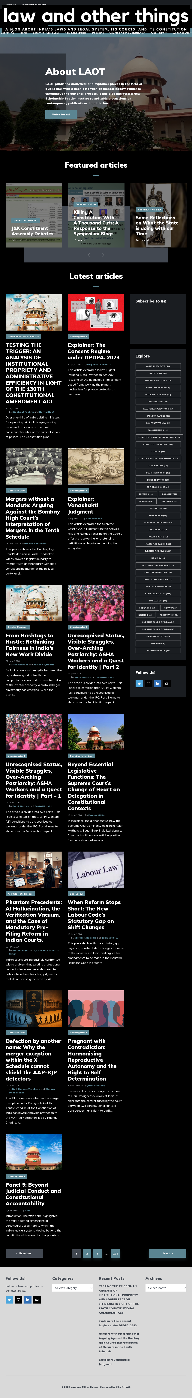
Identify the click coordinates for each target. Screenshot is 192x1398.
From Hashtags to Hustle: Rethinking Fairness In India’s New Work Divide (30, 644)
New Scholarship (75, 32)
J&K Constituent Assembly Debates (32, 231)
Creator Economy (18, 627)
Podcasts (98, 32)
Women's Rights (158, 650)
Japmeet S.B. (110, 937)
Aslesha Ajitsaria (44, 664)
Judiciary (158, 558)
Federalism (158, 508)
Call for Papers (158, 416)
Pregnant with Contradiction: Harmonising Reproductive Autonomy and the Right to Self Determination (92, 1060)
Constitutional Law (149, 209)
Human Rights (158, 537)
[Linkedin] (157, 683)
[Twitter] (139, 683)
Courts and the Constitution (127, 32)
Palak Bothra (82, 677)
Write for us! (61, 114)
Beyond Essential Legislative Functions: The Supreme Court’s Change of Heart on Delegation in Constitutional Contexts (94, 786)
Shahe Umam (94, 518)
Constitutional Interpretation (159, 437)
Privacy (170, 608)
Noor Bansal (20, 664)
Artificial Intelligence (20, 894)
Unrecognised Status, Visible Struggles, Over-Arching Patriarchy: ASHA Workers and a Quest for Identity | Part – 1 (34, 780)
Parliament (158, 601)
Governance (158, 529)
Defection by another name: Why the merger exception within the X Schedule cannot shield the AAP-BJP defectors (34, 1060)
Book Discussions (158, 394)
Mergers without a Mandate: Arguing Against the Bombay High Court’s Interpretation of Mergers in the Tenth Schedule (33, 518)
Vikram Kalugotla (85, 937)
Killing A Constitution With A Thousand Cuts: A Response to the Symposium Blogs (96, 223)
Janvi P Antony (96, 1085)
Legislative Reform (158, 586)
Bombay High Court (158, 380)
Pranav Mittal (96, 815)
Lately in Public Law (46, 32)
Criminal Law (158, 466)
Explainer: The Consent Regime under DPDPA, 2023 (94, 351)
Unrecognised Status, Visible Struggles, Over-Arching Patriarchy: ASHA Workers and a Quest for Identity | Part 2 (96, 651)
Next (166, 1253)
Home (23, 32)
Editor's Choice (158, 487)
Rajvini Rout (46, 411)
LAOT (28, 1210)
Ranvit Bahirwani (35, 543)
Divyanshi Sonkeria (99, 364)
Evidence (146, 501)
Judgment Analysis (158, 551)
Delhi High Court (158, 473)
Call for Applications (158, 409)
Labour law (76, 894)
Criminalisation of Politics (23, 336)
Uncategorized (78, 336)
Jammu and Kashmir (26, 220)
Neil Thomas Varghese (26, 1089)
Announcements (158, 366)
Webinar (158, 643)
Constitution (158, 430)
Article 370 (158, 373)
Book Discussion (158, 387)
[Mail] (167, 683)
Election (146, 494)
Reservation (169, 615)
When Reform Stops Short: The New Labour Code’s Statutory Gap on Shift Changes (94, 915)
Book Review (158, 402)
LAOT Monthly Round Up (158, 565)
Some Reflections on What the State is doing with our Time (157, 225)
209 (115, 1253)
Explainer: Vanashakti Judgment (83, 505)
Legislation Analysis (158, 579)
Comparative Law (86, 204)
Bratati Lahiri (105, 677)
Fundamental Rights (158, 522)
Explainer (169, 501)
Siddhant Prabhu (23, 411)
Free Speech (158, 515)
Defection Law (16, 490)
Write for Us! (180, 32)
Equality (169, 494)
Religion (145, 615)
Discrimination (158, 480)
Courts (158, 451)
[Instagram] (148, 683)
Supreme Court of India (158, 622)
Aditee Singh (20, 950)
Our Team (157, 32)
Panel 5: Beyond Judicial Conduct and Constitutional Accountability (33, 1194)
